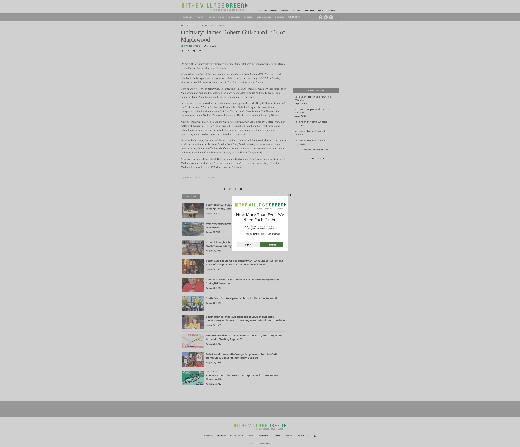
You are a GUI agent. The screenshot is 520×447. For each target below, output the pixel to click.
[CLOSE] (289, 195)
